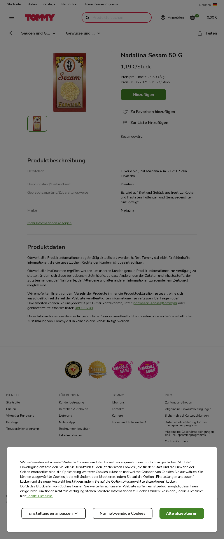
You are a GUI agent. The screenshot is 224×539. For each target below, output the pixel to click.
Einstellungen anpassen (50, 513)
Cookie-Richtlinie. (39, 496)
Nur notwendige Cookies (122, 513)
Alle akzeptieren (181, 513)
